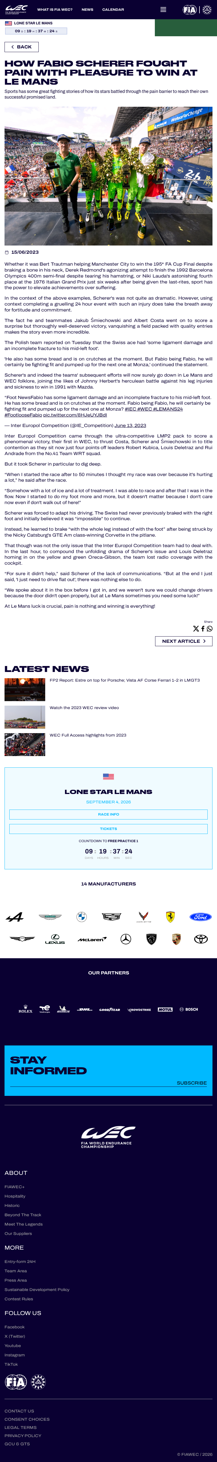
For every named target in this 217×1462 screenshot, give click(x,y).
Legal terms (21, 1428)
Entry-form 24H (20, 1262)
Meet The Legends (24, 1224)
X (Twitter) (15, 1336)
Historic (12, 1206)
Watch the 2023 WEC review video (84, 708)
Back (24, 46)
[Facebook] (203, 628)
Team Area (16, 1271)
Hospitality (15, 1196)
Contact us (19, 1411)
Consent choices (27, 1419)
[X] (196, 628)
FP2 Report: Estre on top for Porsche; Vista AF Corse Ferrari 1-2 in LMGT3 (125, 680)
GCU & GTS (17, 1444)
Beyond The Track (23, 1215)
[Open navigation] (163, 9)
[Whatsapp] (209, 628)
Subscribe (192, 1083)
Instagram (15, 1355)
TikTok (11, 1364)
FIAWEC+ (15, 1187)
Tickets (108, 828)
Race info (108, 814)
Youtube (13, 1346)
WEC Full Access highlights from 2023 (88, 735)
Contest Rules (19, 1299)
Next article (181, 641)
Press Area (16, 1280)
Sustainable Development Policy (37, 1290)
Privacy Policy (23, 1436)
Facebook (15, 1327)
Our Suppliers (18, 1234)
